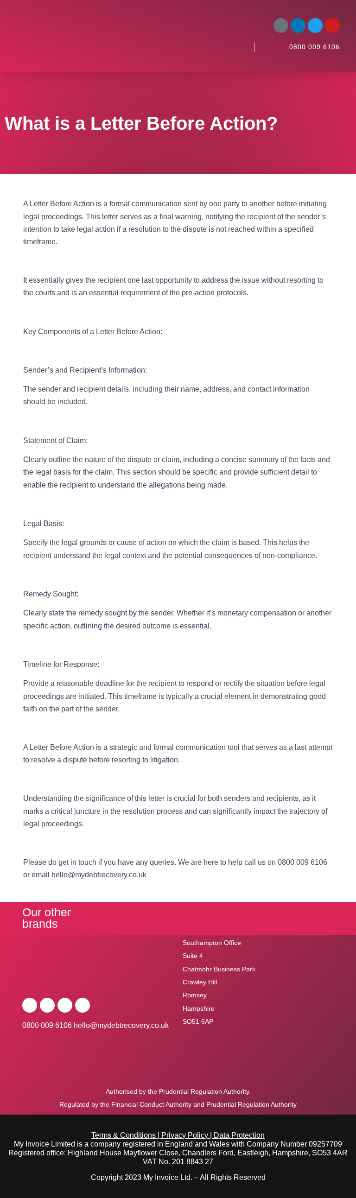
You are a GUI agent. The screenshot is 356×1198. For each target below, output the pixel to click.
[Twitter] (315, 25)
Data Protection (239, 1135)
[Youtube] (332, 25)
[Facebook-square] (280, 25)
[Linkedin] (298, 25)
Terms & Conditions (123, 1135)
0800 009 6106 (314, 47)
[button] (237, 46)
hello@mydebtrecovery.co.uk (121, 1025)
